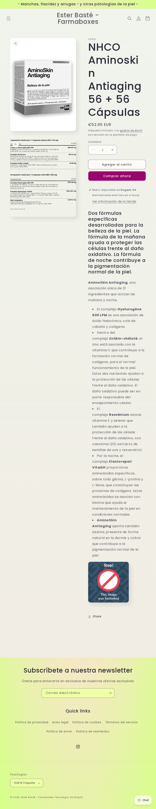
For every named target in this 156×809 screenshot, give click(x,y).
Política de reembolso (93, 731)
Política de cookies (87, 722)
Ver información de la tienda (114, 201)
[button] (8, 18)
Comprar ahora (117, 176)
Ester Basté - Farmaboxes (37, 797)
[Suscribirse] (109, 693)
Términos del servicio (121, 722)
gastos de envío (131, 130)
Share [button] (97, 616)
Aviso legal (60, 722)
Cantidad (94, 142)
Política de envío (59, 731)
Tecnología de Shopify (68, 797)
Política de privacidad (31, 722)
